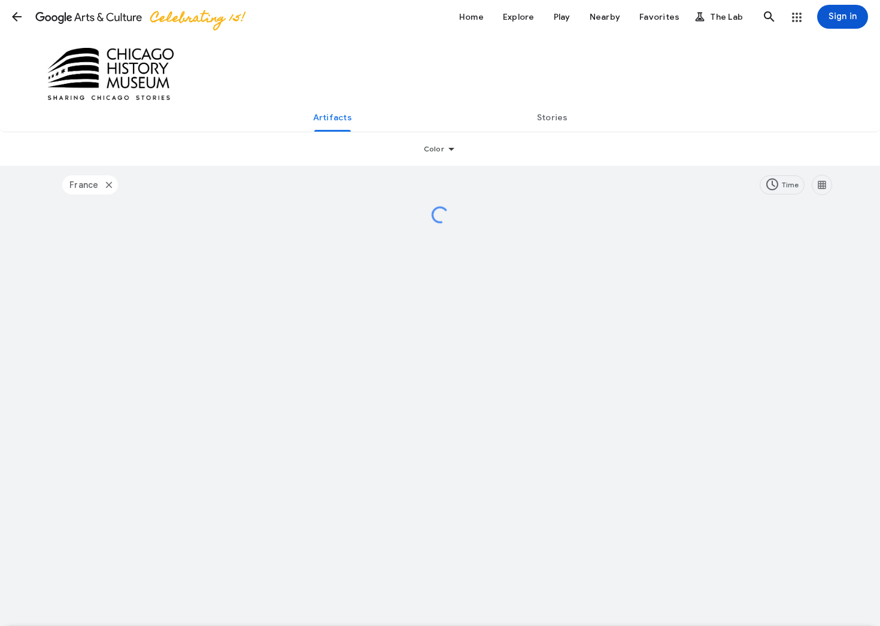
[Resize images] (822, 185)
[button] (16, 16)
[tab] (332, 117)
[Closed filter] (108, 185)
